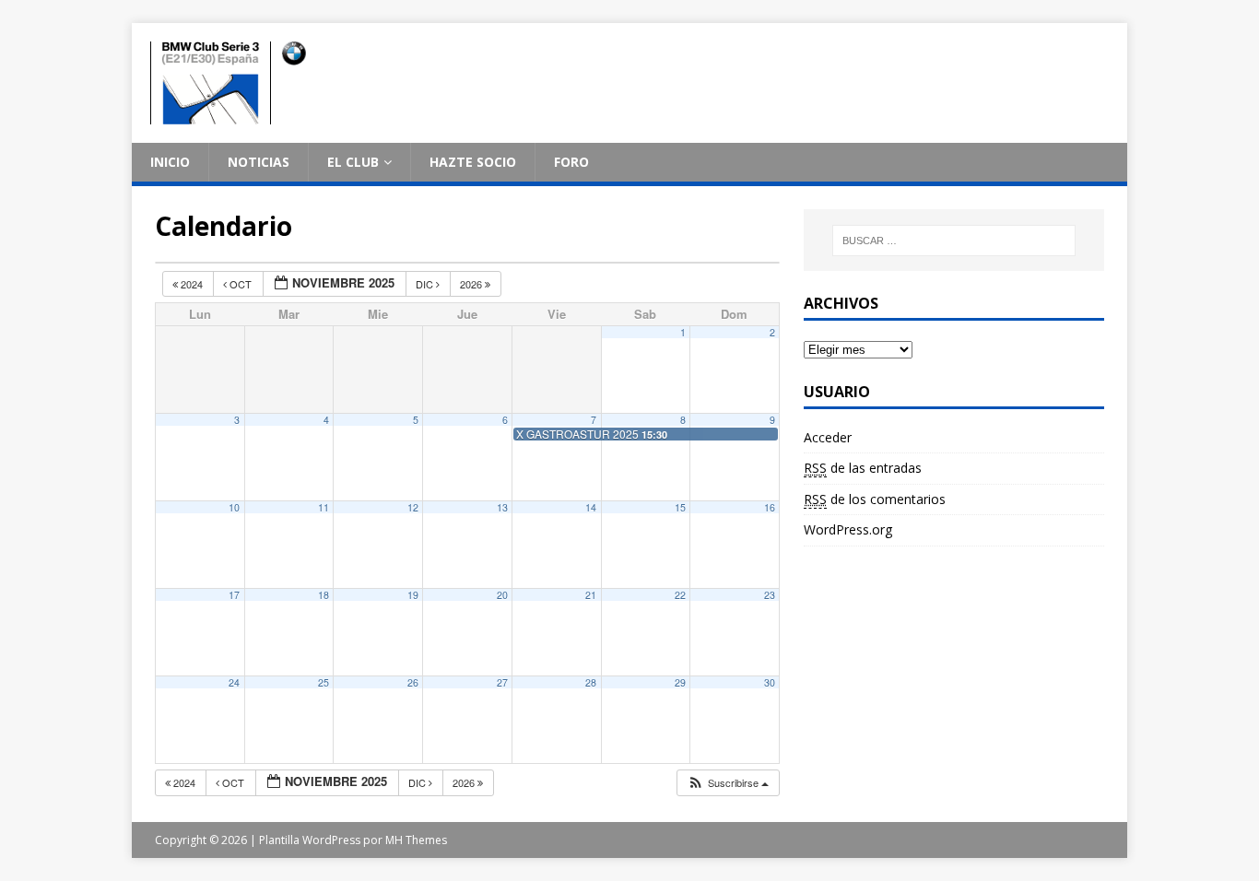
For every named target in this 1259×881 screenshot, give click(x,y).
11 (323, 507)
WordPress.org (848, 529)
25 (323, 682)
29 (680, 682)
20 (502, 595)
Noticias (258, 161)
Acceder (828, 437)
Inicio (170, 161)
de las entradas (863, 467)
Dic (426, 283)
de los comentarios (875, 499)
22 (680, 595)
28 (590, 682)
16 (769, 507)
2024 (192, 283)
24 (234, 682)
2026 (472, 283)
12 (412, 507)
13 (502, 507)
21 (590, 595)
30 (769, 682)
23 (769, 595)
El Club (353, 161)
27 (502, 682)
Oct (240, 283)
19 (412, 595)
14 (590, 507)
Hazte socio (472, 161)
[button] (727, 782)
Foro (571, 161)
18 (323, 595)
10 (234, 507)
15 (680, 507)
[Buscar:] (953, 240)
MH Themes (416, 840)
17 (234, 595)
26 (412, 682)
